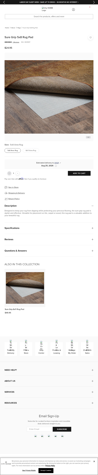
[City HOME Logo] (49, 9)
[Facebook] (42, 436)
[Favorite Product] (90, 37)
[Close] (94, 461)
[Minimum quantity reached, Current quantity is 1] (9, 173)
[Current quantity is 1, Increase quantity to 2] (17, 173)
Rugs (19, 28)
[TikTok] (62, 436)
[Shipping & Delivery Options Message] (55, 166)
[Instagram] (36, 436)
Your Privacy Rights (29, 470)
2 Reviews (16, 42)
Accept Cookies (46, 470)
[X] (49, 436)
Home (7, 28)
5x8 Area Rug (13, 150)
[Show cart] (89, 9)
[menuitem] (8, 9)
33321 (56, 163)
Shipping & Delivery (16, 193)
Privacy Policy (50, 466)
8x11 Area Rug (31, 150)
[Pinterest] (56, 436)
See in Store (13, 187)
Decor (13, 28)
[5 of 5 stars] (8, 42)
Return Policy (14, 199)
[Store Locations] (24, 9)
